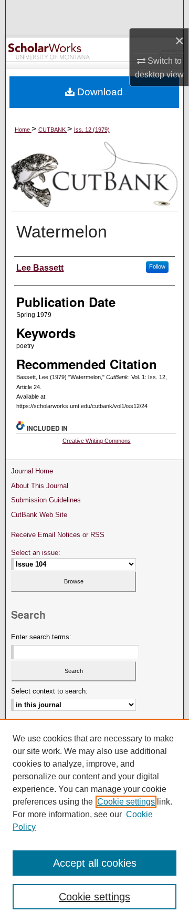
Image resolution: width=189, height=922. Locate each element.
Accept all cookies (94, 863)
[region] (94, 820)
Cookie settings (126, 801)
